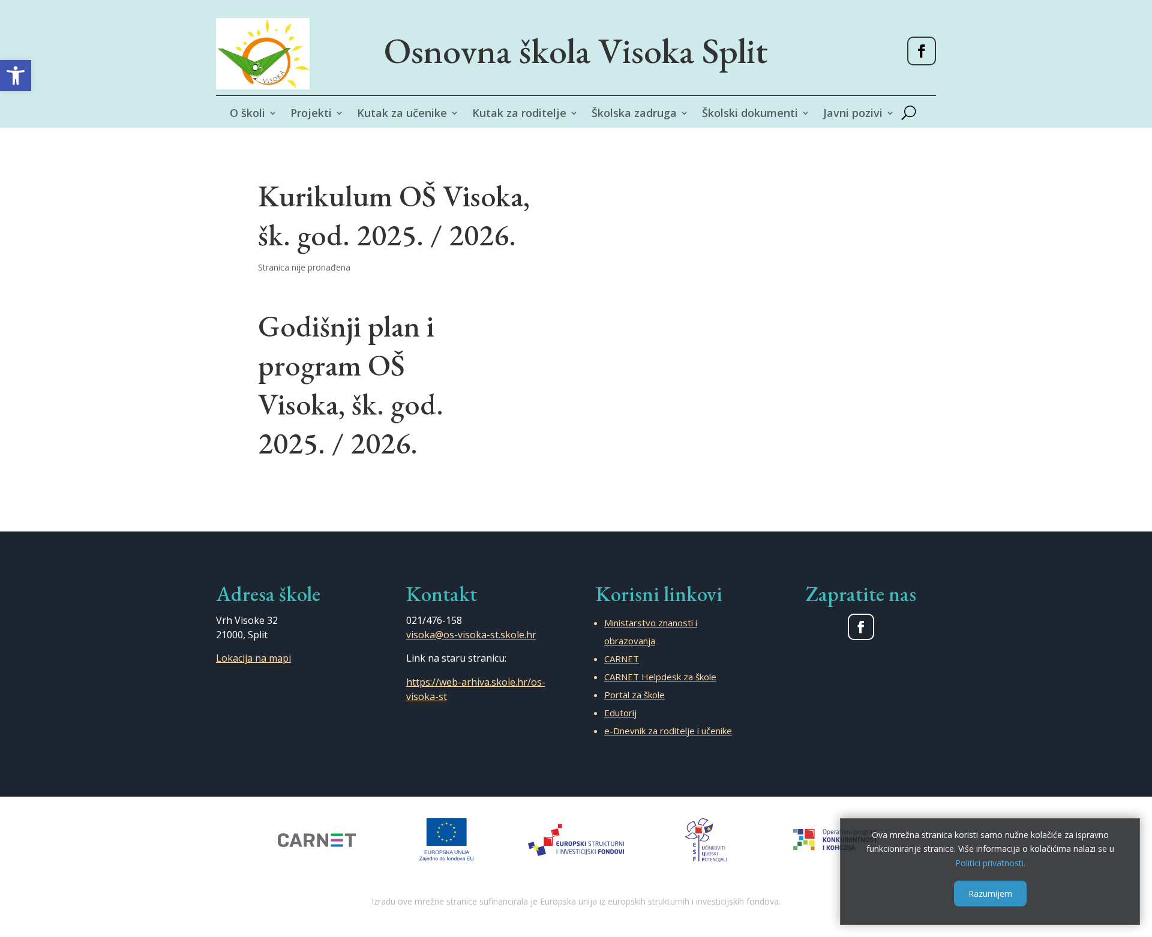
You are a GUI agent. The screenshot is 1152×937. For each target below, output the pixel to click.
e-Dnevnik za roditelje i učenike (668, 731)
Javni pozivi (853, 114)
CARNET (621, 659)
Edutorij (620, 713)
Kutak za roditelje (519, 114)
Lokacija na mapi (253, 658)
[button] (15, 75)
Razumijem (990, 893)
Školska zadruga (634, 114)
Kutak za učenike (402, 114)
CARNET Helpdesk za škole (660, 677)
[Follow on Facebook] (921, 51)
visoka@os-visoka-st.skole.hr (471, 634)
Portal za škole (634, 695)
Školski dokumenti (750, 114)
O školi (247, 114)
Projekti (311, 114)
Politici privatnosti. (990, 863)
